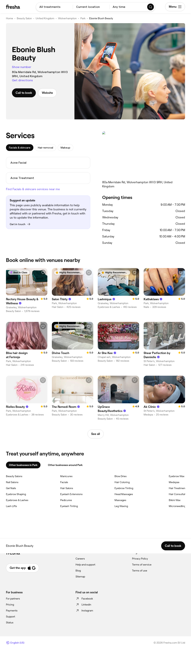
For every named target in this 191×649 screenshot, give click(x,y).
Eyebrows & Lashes (17, 500)
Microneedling (177, 506)
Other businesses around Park (65, 464)
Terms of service (141, 564)
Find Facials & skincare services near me (33, 189)
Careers (80, 558)
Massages (120, 500)
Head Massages (124, 494)
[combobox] (54, 7)
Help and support (85, 564)
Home (9, 18)
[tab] (19, 147)
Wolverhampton (67, 18)
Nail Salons (12, 482)
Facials (64, 482)
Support (10, 616)
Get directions (22, 80)
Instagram (87, 610)
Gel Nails (11, 488)
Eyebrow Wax (176, 476)
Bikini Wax (175, 500)
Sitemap (80, 576)
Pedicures (66, 500)
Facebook (87, 598)
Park (82, 18)
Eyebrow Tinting (124, 488)
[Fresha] (13, 6)
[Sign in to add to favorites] (43, 273)
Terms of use (139, 570)
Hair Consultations (179, 494)
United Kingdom (45, 18)
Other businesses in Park (23, 464)
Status (9, 622)
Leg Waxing (121, 506)
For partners (13, 598)
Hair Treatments (178, 488)
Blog (78, 570)
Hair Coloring (122, 482)
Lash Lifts (11, 506)
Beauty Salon (24, 18)
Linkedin (86, 604)
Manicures (66, 476)
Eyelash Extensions (71, 494)
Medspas (174, 482)
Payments (12, 610)
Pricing (10, 604)
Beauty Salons (14, 476)
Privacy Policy (140, 558)
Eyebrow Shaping (16, 494)
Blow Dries (121, 476)
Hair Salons (66, 488)
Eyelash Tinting (69, 506)
